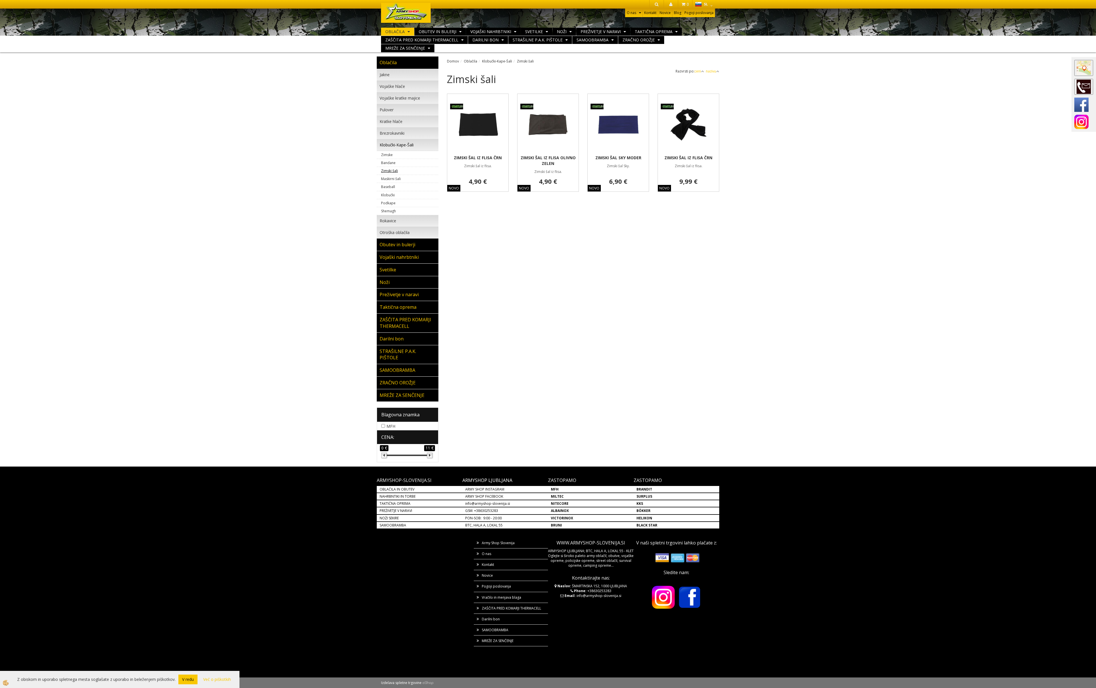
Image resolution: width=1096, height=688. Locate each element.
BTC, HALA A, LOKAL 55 (484, 525)
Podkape (388, 203)
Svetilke (534, 31)
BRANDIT (644, 489)
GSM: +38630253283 (481, 510)
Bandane (388, 162)
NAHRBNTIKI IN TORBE (398, 496)
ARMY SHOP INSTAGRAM (484, 489)
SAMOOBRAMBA (593, 40)
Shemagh (388, 211)
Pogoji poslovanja (699, 12)
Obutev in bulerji (437, 31)
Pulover (387, 109)
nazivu (711, 71)
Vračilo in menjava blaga (501, 597)
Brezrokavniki (392, 133)
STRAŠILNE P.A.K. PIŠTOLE (538, 40)
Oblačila (395, 31)
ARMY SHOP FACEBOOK (484, 496)
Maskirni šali (391, 178)
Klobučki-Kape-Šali (397, 145)
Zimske (387, 154)
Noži (562, 31)
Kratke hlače (391, 121)
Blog (677, 12)
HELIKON (644, 518)
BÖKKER (643, 510)
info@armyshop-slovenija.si (487, 503)
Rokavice (388, 220)
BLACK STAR (646, 525)
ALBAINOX (560, 510)
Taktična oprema (653, 31)
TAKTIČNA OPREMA (395, 503)
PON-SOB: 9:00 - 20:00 (483, 518)
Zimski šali (389, 170)
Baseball (388, 186)
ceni (697, 71)
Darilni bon (485, 40)
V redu (188, 679)
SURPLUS (644, 496)
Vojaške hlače (392, 86)
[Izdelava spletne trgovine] (428, 682)
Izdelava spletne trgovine (401, 682)
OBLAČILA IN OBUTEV (397, 489)
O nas (631, 12)
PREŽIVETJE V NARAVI (396, 510)
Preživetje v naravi (601, 31)
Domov (453, 61)
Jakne (385, 74)
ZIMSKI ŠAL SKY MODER (618, 157)
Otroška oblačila (395, 232)
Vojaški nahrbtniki (490, 31)
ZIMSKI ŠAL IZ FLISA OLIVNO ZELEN (548, 160)
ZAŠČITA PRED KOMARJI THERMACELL (421, 40)
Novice (665, 12)
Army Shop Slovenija (498, 542)
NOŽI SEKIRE (389, 518)
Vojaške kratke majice (400, 98)
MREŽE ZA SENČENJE (405, 48)
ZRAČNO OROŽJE (638, 40)
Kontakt (650, 12)
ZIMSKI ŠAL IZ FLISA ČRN (478, 157)
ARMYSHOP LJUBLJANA (487, 480)
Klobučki (388, 195)
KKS (639, 503)
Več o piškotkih (217, 679)
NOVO (454, 188)
